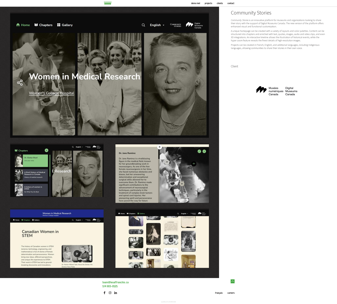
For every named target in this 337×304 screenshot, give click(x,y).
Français (219, 292)
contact (230, 3)
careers (231, 292)
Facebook (104, 293)
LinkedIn (115, 293)
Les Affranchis (165, 302)
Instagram (110, 293)
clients (220, 3)
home (107, 3)
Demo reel (195, 3)
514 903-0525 (110, 286)
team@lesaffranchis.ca (115, 282)
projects (208, 3)
